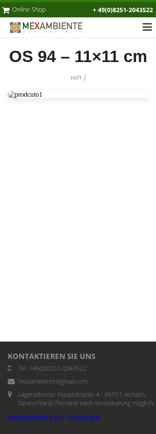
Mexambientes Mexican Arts (51, 27)
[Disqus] (78, 223)
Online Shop (29, 9)
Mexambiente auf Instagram (54, 417)
